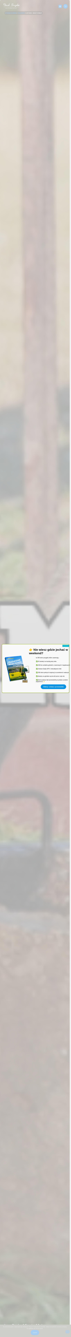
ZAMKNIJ (66, 646)
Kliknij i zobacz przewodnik (53, 687)
